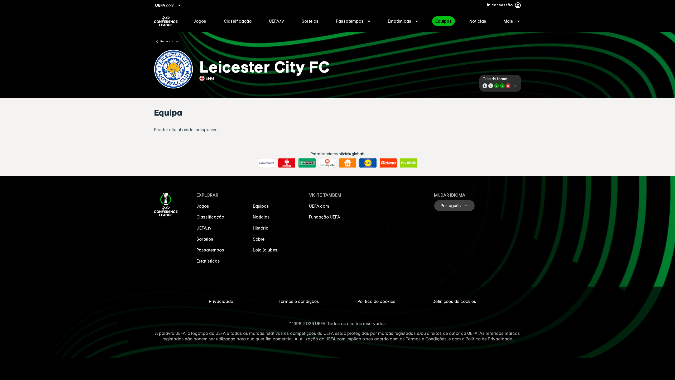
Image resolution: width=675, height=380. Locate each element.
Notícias (261, 217)
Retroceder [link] (169, 41)
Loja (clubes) (266, 250)
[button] (353, 21)
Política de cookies (377, 301)
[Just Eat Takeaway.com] (347, 163)
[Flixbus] (408, 163)
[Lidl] (368, 163)
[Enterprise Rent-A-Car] (307, 163)
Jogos (202, 206)
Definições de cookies (454, 301)
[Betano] (388, 163)
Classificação (210, 217)
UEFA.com (319, 206)
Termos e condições (298, 301)
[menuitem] (202, 21)
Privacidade (221, 301)
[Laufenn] (266, 163)
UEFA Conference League (165, 21)
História (260, 228)
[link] (200, 21)
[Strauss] (286, 163)
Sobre (258, 239)
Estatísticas (208, 261)
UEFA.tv (203, 228)
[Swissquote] (327, 163)
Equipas (261, 206)
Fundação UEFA (324, 217)
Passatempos (210, 250)
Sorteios (204, 239)
